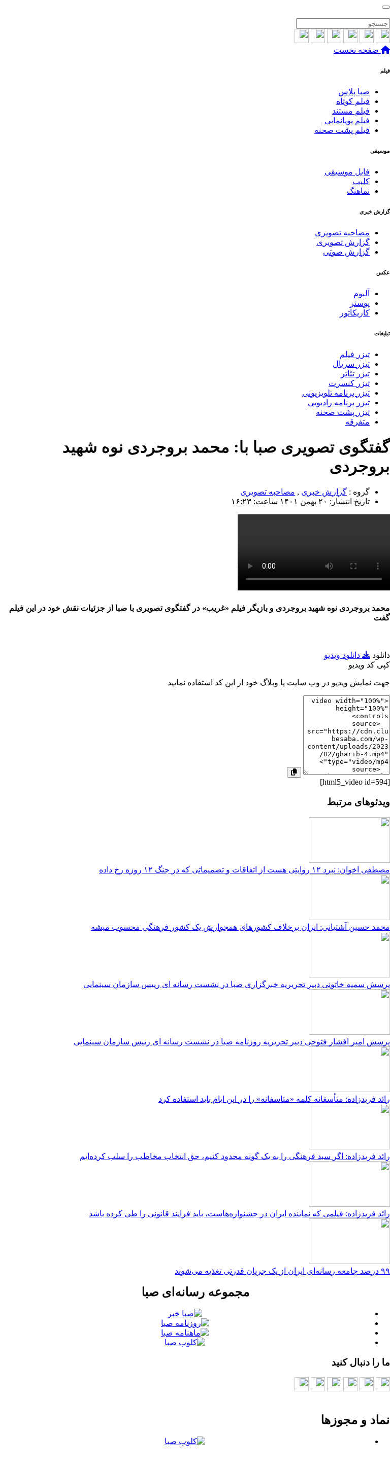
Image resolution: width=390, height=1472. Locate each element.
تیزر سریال (351, 364)
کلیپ (361, 181)
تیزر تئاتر (355, 373)
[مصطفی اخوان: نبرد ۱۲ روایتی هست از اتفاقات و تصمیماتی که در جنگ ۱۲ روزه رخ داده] (349, 860)
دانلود (381, 655)
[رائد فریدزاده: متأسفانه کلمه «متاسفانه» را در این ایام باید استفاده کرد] (349, 1089)
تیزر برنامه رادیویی (339, 402)
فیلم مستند (351, 111)
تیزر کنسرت (349, 383)
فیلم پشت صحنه (342, 130)
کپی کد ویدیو (369, 664)
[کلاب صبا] (386, 7)
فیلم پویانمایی (347, 120)
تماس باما (373, 1398)
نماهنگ (358, 191)
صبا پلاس (354, 91)
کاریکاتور (355, 312)
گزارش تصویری (343, 242)
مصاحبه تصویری (342, 232)
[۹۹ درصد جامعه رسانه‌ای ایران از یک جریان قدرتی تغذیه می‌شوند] (349, 1261)
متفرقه (357, 421)
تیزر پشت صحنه (343, 412)
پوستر (360, 303)
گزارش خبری (324, 491)
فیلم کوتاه (353, 101)
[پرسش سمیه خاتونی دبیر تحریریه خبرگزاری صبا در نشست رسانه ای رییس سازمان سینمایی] (349, 974)
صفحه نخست (357, 50)
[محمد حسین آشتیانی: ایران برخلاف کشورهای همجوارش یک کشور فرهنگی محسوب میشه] (349, 917)
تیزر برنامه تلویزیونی (336, 393)
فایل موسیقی (347, 171)
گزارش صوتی (346, 252)
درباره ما (330, 1398)
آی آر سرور (164, 1459)
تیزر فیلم (355, 354)
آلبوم (361, 293)
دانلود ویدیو (343, 655)
